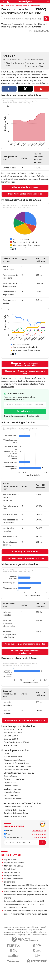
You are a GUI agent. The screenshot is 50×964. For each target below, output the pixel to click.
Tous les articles (21, 930)
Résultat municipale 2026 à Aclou (18, 807)
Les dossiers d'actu (14, 837)
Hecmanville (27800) (13, 732)
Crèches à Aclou (11, 786)
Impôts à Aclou (10, 782)
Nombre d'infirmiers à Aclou (16, 763)
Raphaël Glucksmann (13, 879)
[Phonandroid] (37, 960)
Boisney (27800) (11, 739)
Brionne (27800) (11, 736)
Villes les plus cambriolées (25, 551)
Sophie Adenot (10, 859)
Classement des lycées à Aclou (17, 766)
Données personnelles (12, 932)
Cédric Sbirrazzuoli (12, 872)
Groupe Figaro (22, 935)
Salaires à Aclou (10, 776)
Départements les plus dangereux (25, 194)
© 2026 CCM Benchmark (37, 935)
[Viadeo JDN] (37, 955)
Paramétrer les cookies (29, 932)
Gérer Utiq (42, 932)
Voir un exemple (39, 831)
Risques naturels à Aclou (14, 760)
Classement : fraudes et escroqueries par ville (25, 372)
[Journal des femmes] (13, 945)
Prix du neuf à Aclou (12, 795)
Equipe (22, 927)
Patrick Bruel (10, 869)
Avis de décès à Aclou (13, 757)
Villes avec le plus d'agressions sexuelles (25, 644)
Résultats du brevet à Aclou (16, 813)
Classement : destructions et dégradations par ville (25, 364)
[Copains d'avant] (13, 955)
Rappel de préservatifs (14, 863)
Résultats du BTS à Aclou (15, 816)
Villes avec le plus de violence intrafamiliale (25, 652)
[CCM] (37, 945)
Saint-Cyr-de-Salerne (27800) (16, 742)
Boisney (4, 27)
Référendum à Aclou (13, 798)
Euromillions (9, 882)
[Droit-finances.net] (37, 950)
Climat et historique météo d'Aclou (19, 773)
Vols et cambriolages (35, 60)
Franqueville (17, 24)
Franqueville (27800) (13, 729)
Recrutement (37, 930)
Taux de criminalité (13, 60)
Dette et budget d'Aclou (14, 779)
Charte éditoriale (32, 927)
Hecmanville (30, 24)
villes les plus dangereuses (27, 83)
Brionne (41, 24)
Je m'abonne (23, 411)
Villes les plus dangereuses (25, 187)
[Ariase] (13, 961)
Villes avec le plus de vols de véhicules (25, 558)
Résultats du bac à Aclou (14, 810)
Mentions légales (9, 935)
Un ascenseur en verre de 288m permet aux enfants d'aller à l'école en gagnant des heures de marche (25, 894)
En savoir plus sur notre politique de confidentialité (21, 416)
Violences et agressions (35, 63)
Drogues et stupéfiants (35, 66)
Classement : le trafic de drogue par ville (25, 720)
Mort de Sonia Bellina (13, 866)
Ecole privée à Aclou (12, 789)
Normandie (35, 6)
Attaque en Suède (12, 875)
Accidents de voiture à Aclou (16, 769)
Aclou (6, 753)
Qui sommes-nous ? (11, 927)
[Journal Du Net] (13, 950)
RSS (29, 930)
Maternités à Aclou (12, 792)
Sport (8, 834)
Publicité (43, 927)
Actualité (10, 6)
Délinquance (21, 6)
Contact (11, 930)
